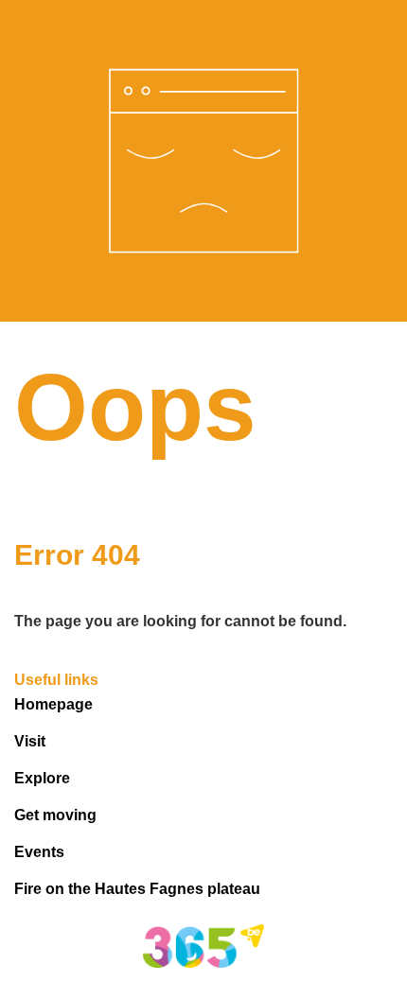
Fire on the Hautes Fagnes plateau (137, 889)
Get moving (55, 815)
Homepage (53, 704)
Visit (29, 741)
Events (39, 852)
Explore (42, 778)
